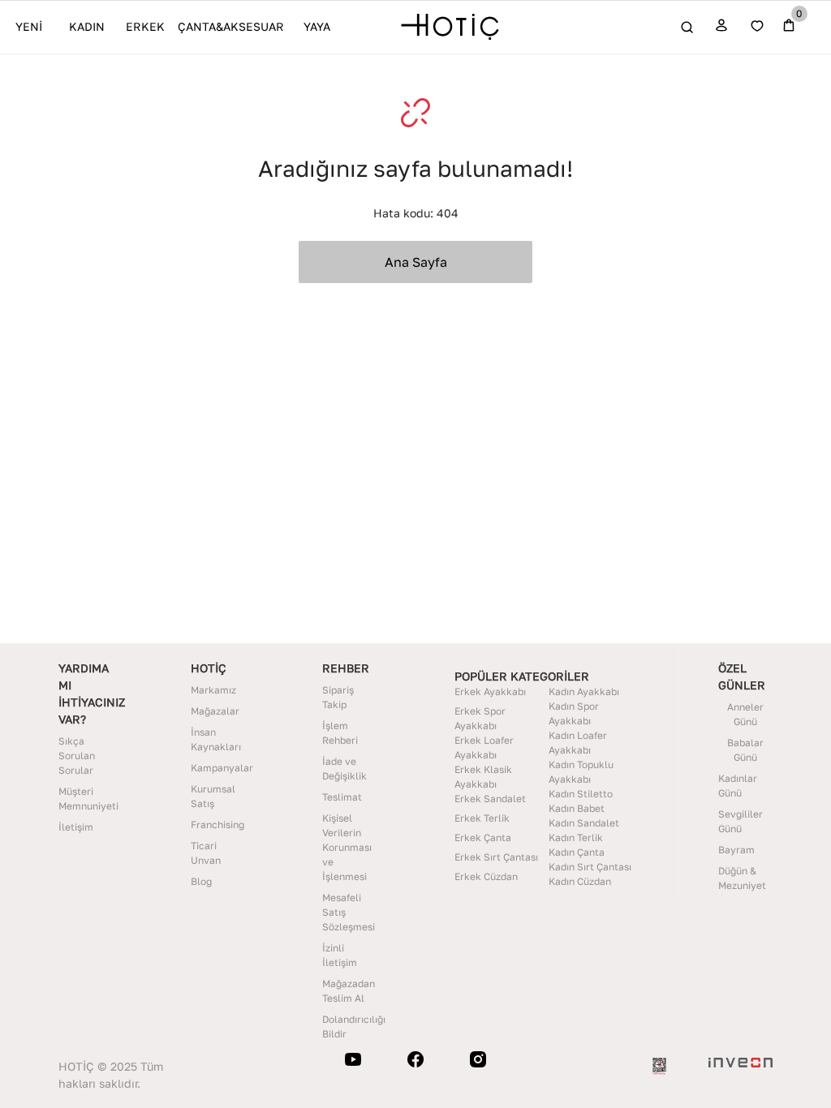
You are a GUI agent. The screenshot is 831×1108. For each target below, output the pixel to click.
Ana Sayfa (416, 262)
